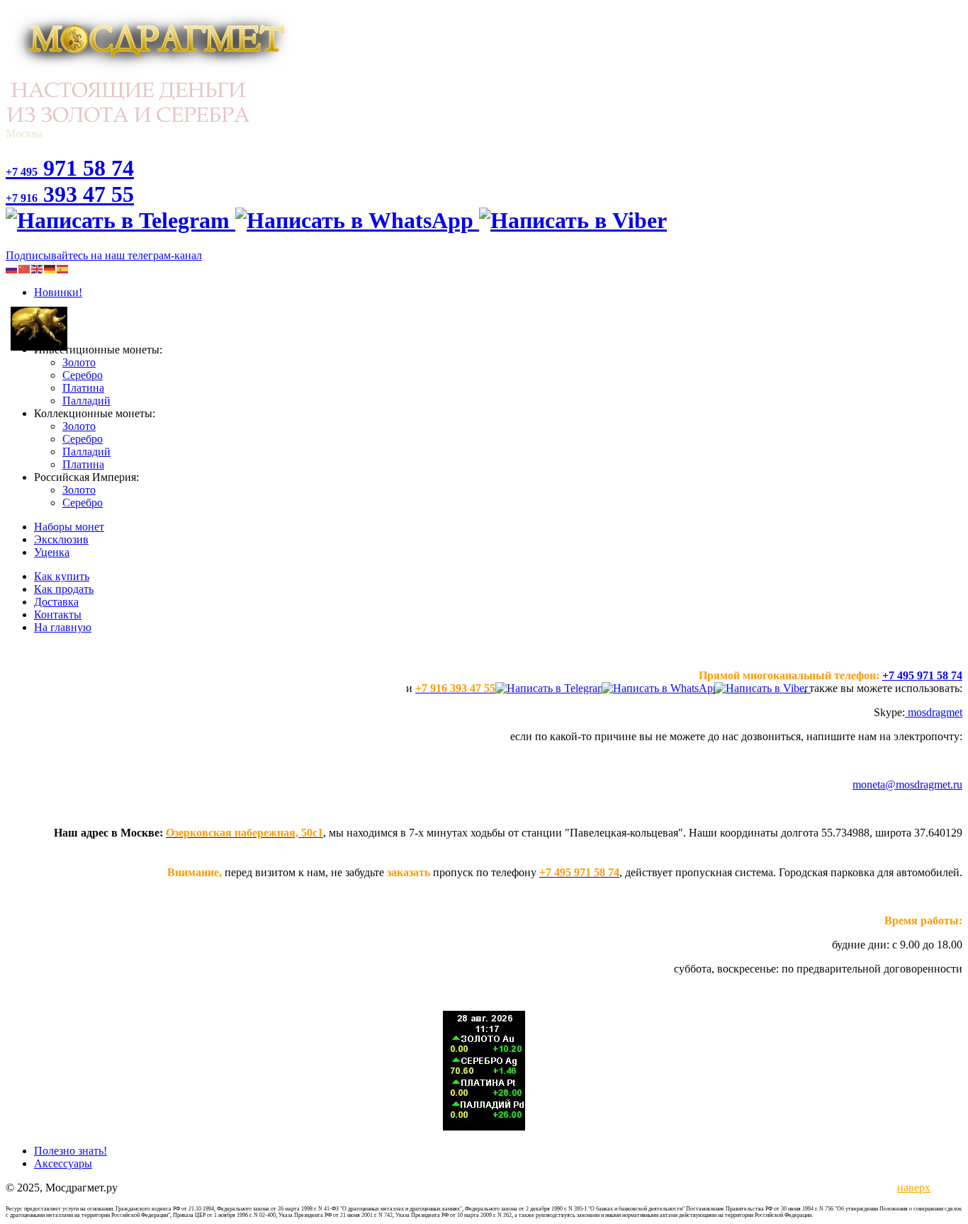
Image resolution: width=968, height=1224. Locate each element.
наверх (911, 1188)
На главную (62, 627)
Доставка (56, 602)
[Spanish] (63, 268)
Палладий (86, 401)
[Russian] (12, 268)
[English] (37, 268)
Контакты (57, 614)
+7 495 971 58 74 (922, 675)
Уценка (51, 552)
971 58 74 (70, 168)
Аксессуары (63, 1163)
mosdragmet (933, 712)
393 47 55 (70, 194)
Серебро (82, 375)
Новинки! (58, 292)
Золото (79, 362)
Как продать (64, 589)
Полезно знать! (70, 1151)
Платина (83, 388)
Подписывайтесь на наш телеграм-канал (104, 255)
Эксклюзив (61, 539)
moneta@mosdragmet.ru (907, 784)
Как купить (61, 576)
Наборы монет (69, 527)
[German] (50, 268)
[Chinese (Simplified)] (24, 268)
